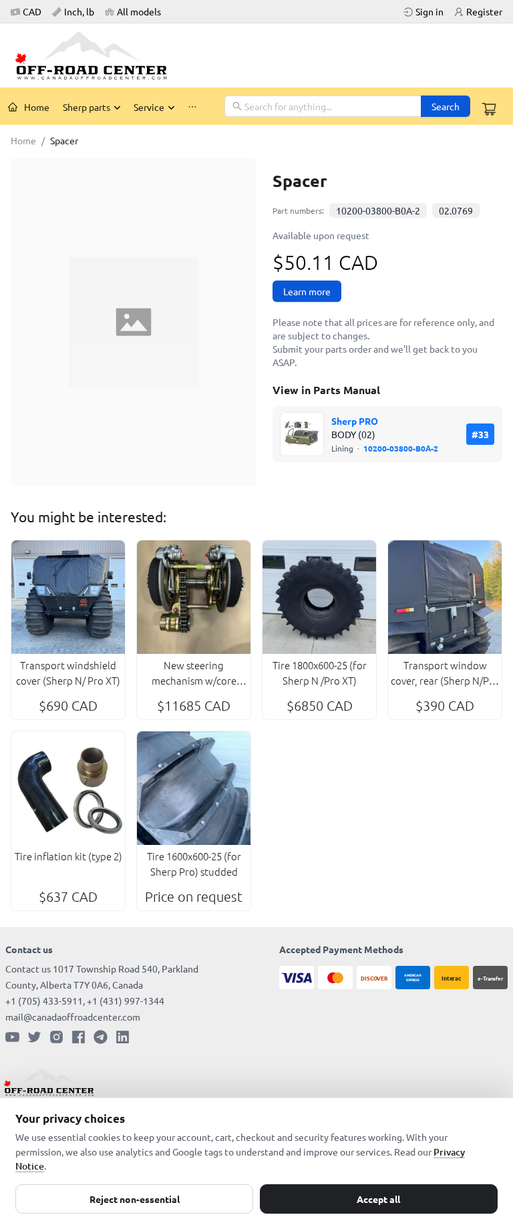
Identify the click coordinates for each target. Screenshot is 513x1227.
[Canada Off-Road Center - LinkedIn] (123, 1037)
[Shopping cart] (489, 109)
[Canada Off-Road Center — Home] (96, 55)
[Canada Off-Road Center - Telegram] (101, 1037)
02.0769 (456, 210)
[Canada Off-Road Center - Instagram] (56, 1037)
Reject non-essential (135, 1199)
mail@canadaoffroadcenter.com (72, 1017)
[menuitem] (28, 107)
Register (484, 11)
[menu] (112, 106)
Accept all (378, 1199)
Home (36, 107)
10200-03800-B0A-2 (378, 210)
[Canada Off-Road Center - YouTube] (12, 1037)
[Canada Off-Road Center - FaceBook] (78, 1037)
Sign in (429, 11)
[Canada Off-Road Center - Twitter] (34, 1037)
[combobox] (323, 106)
